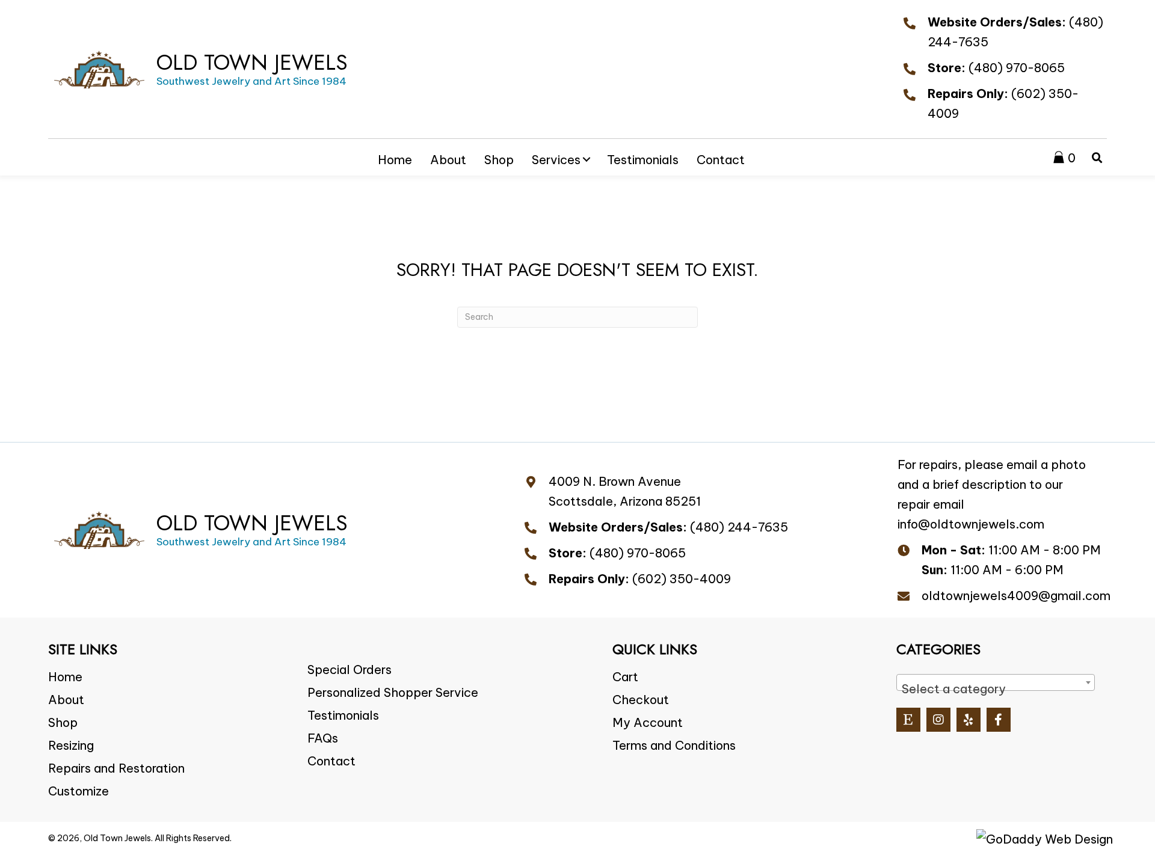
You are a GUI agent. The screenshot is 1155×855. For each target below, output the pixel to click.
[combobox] (995, 682)
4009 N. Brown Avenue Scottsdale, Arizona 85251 (625, 491)
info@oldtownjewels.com (971, 524)
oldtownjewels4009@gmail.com (1016, 595)
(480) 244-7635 (739, 527)
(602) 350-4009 (681, 578)
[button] (586, 159)
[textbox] (995, 689)
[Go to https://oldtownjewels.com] (201, 69)
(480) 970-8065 (1017, 67)
